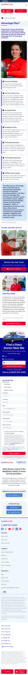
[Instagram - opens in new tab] (13, 529)
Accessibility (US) (5, 637)
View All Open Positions (13, 323)
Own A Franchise (6, 565)
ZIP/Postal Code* (6, 424)
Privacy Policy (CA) (6, 634)
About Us (3, 555)
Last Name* (5, 399)
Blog (2, 574)
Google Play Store (15, 512)
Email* (3, 405)
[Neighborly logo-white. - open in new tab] (5, 1)
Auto (5, 356)
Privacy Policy (12, 444)
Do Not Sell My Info (6, 643)
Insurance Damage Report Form (10, 587)
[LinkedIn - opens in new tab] (17, 529)
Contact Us (4, 558)
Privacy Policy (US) (6, 631)
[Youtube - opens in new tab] (9, 529)
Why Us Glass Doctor (7, 552)
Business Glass (8, 390)
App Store (15, 507)
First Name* (5, 393)
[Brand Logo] (14, 521)
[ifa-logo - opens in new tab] (4, 592)
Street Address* (6, 418)
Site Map (3, 584)
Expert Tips (4, 577)
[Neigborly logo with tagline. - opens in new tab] (21, 462)
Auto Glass (7, 384)
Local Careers (5, 562)
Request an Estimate (8, 11)
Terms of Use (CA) (5, 628)
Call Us (21, 10)
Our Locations (5, 581)
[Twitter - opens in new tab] (6, 529)
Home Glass (7, 387)
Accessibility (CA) (5, 640)
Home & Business (9, 359)
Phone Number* (6, 412)
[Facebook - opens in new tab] (2, 529)
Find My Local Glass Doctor (14, 366)
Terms (5, 444)
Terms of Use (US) (5, 625)
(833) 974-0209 (18, 372)
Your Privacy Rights (8, 646)
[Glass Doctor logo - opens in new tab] (7, 462)
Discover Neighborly (13, 495)
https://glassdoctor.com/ (16, 443)
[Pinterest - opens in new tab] (20, 529)
